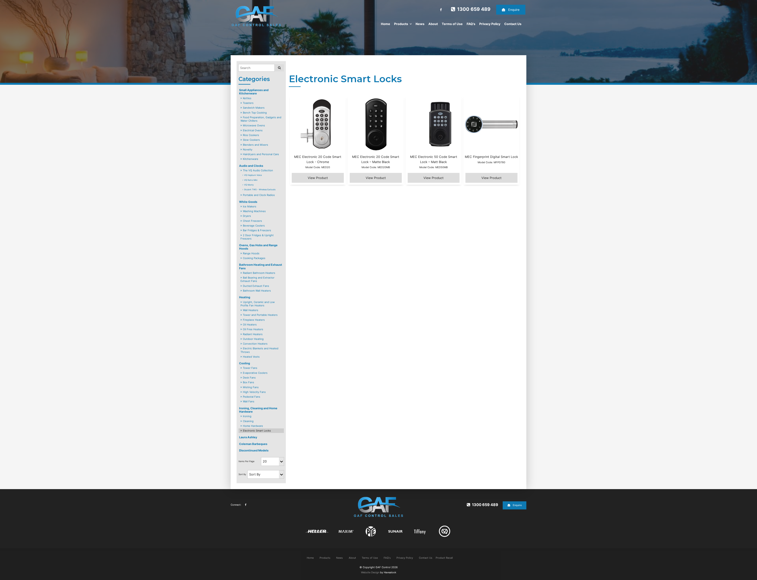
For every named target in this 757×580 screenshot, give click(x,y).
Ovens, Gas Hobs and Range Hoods (258, 246)
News (420, 24)
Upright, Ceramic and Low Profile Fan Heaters (258, 303)
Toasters (248, 102)
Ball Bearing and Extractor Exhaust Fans (257, 279)
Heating (244, 297)
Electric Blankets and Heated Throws (259, 350)
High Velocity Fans (254, 392)
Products (401, 24)
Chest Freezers (252, 220)
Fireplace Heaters (254, 319)
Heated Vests (251, 356)
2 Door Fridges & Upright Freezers (257, 237)
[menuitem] (310, 557)
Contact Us (512, 24)
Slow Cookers (251, 139)
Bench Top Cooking (255, 112)
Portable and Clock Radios (259, 195)
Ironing (247, 416)
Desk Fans (249, 377)
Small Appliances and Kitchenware (253, 91)
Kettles (247, 98)
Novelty (247, 149)
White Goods (248, 201)
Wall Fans (248, 401)
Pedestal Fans (251, 396)
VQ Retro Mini (250, 180)
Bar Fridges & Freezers (257, 230)
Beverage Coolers (254, 225)
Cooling (244, 363)
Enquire (513, 10)
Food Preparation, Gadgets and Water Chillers (261, 119)
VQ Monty (249, 185)
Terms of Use (452, 24)
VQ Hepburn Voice (253, 175)
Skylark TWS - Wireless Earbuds (259, 189)
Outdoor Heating (253, 338)
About (433, 24)
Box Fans (248, 382)
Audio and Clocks (251, 165)
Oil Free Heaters (253, 329)
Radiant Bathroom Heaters (259, 272)
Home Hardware (253, 425)
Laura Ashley (248, 437)
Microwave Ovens (254, 125)
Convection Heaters (255, 343)
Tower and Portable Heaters (260, 314)
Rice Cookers (251, 135)
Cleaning (248, 421)
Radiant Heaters (253, 334)
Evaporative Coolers (255, 372)
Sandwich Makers (254, 107)
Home (385, 24)
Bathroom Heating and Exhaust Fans (260, 266)
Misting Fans (251, 387)
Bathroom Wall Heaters (257, 290)
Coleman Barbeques (253, 444)
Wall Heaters (250, 310)
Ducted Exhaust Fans (256, 285)
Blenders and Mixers (255, 144)
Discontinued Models (253, 450)
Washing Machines (254, 211)
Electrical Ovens (253, 130)
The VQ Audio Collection (258, 170)
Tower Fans (250, 367)
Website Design (370, 572)
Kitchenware (250, 158)
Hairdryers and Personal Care (261, 154)
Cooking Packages (254, 258)
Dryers (247, 215)
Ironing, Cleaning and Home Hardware (258, 410)
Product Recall (444, 557)
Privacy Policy (489, 24)
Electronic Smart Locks (257, 430)
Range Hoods (251, 253)
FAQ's (471, 24)
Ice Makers (249, 206)
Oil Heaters (250, 324)
